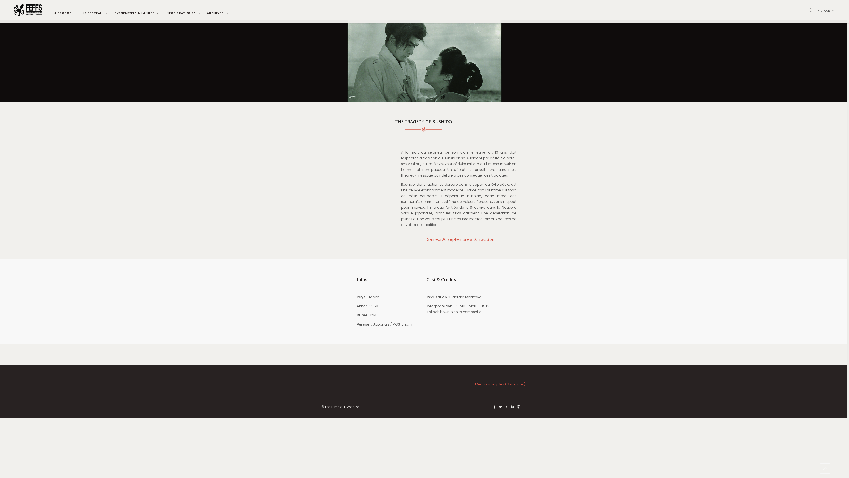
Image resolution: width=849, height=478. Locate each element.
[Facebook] (494, 407)
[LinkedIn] (512, 407)
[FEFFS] (28, 10)
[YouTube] (506, 407)
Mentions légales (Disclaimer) (500, 384)
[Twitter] (500, 407)
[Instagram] (518, 407)
